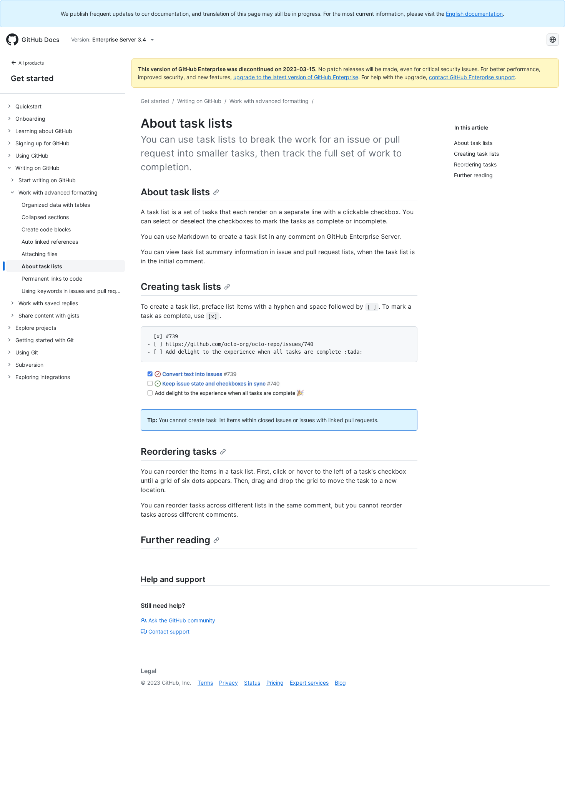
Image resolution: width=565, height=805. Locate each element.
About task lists (175, 192)
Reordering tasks (179, 451)
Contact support (168, 631)
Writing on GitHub (199, 101)
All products (31, 63)
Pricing (275, 682)
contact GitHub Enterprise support (472, 77)
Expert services (309, 682)
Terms (205, 682)
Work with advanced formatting (269, 101)
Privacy (228, 682)
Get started (32, 78)
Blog (340, 682)
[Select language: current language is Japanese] (553, 39)
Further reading (175, 540)
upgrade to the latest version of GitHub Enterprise (295, 77)
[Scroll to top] (548, 788)
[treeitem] (65, 106)
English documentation (474, 13)
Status (252, 682)
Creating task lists (181, 286)
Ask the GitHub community (181, 620)
